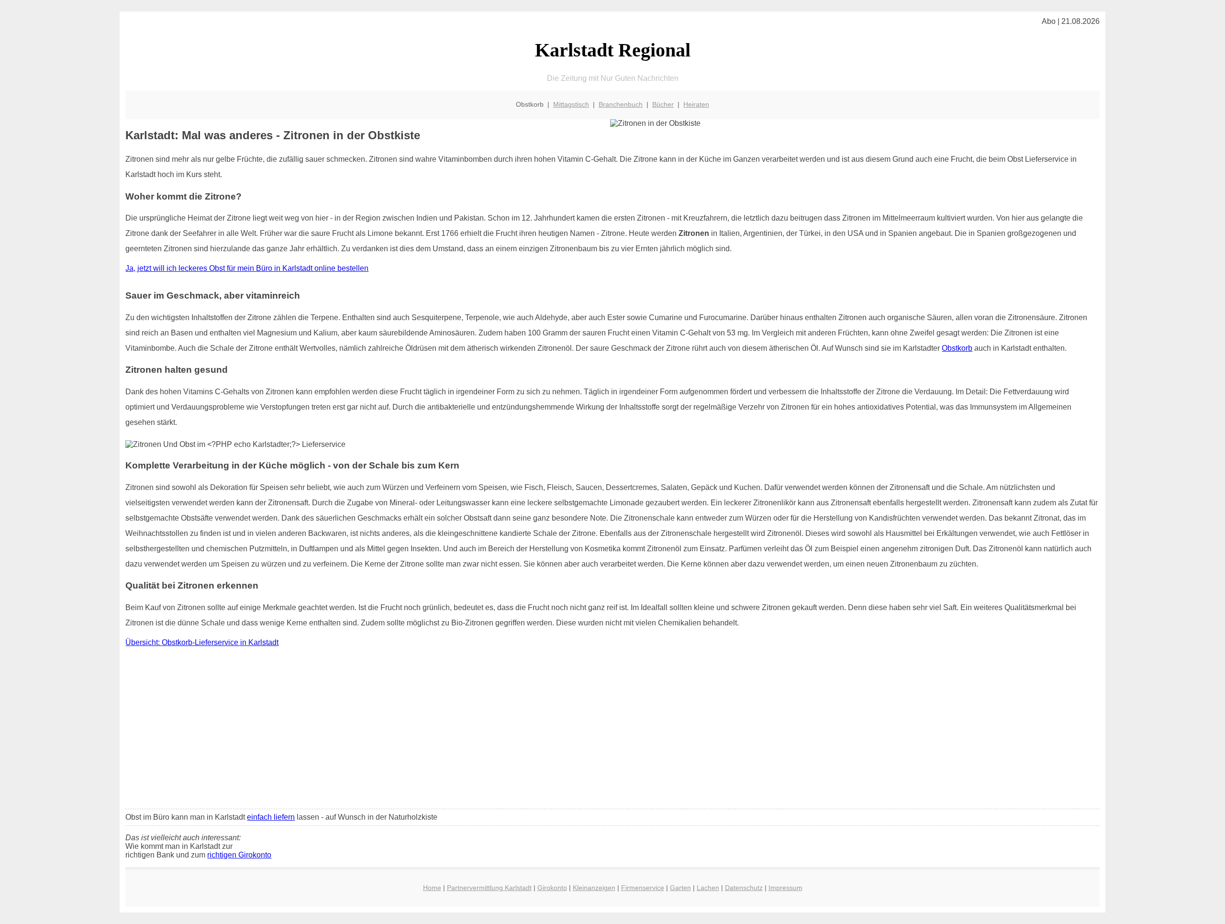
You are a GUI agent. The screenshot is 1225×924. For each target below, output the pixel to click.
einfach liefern (271, 817)
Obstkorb (957, 348)
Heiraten (696, 104)
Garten (680, 887)
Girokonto (552, 887)
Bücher (663, 104)
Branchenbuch (621, 104)
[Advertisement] (612, 730)
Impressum (785, 887)
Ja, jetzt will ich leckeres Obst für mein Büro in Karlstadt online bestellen (246, 268)
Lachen (708, 887)
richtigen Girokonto (239, 855)
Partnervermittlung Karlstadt (489, 887)
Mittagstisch (571, 104)
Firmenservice (642, 887)
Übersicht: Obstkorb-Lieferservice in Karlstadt (201, 642)
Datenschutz (744, 887)
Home (432, 887)
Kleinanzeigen (594, 887)
